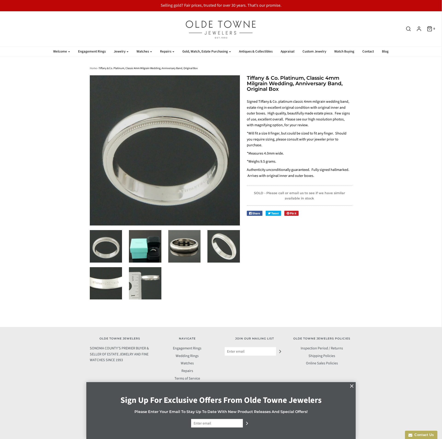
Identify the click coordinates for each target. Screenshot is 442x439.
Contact (368, 51)
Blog (385, 51)
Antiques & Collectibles (256, 51)
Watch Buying (344, 51)
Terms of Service (187, 378)
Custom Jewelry (314, 51)
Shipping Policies (321, 355)
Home (93, 68)
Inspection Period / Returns (322, 348)
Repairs (187, 370)
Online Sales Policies (322, 363)
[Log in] (417, 29)
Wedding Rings (187, 355)
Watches (187, 363)
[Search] (406, 29)
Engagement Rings (92, 51)
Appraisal (287, 51)
